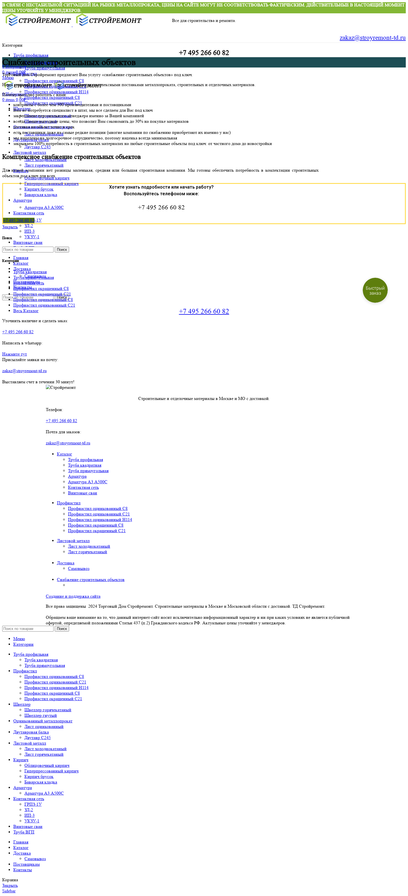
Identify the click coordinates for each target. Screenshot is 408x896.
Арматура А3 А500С (44, 207)
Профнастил (68, 502)
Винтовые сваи (82, 492)
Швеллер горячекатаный (47, 709)
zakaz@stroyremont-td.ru (373, 37)
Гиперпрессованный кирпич (51, 183)
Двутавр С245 (37, 146)
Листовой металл (73, 540)
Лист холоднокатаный (89, 546)
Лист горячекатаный (44, 165)
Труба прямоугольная (44, 68)
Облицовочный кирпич (46, 765)
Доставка (65, 562)
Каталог (64, 454)
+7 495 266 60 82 (204, 311)
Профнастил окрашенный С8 (96, 525)
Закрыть (10, 226)
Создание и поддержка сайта (73, 596)
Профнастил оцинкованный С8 (54, 80)
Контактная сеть (83, 487)
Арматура (77, 476)
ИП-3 (29, 231)
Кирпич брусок (39, 189)
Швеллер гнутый (40, 715)
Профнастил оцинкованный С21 (99, 514)
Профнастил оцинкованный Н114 (100, 519)
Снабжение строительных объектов (91, 579)
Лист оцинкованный (44, 726)
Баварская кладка (40, 194)
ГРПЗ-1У (33, 804)
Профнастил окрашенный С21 (97, 530)
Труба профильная (85, 459)
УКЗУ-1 (31, 236)
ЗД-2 (28, 225)
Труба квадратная (84, 465)
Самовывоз (78, 568)
